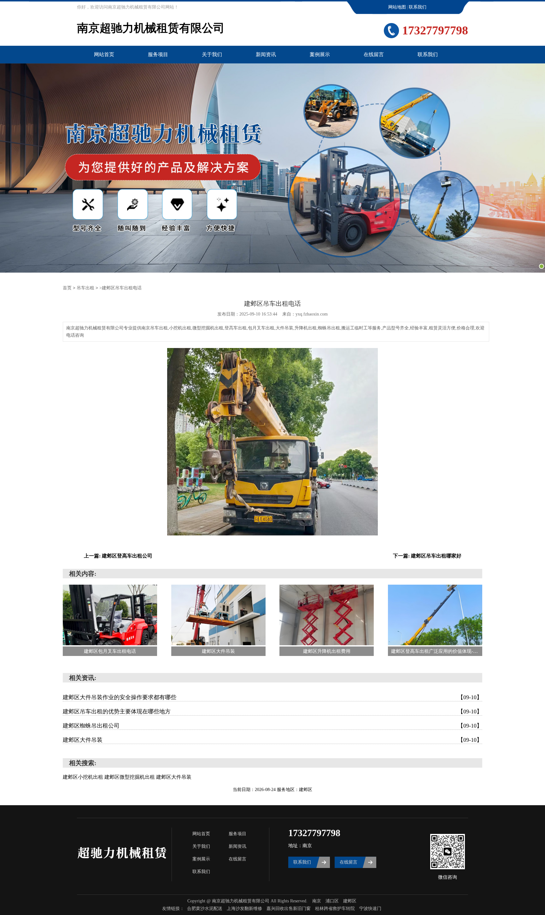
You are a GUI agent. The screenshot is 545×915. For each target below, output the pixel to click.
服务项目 (158, 54)
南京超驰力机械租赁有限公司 (151, 28)
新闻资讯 (266, 54)
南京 (316, 901)
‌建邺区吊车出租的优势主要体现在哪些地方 (272, 711)
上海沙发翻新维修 (245, 908)
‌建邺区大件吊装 (272, 740)
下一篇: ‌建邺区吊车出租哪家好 (427, 555)
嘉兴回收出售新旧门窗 (289, 908)
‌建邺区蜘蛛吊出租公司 (272, 726)
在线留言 (374, 54)
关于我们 (212, 54)
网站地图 (397, 7)
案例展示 (320, 54)
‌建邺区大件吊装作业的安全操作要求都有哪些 (272, 697)
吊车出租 (85, 288)
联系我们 (417, 7)
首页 (67, 288)
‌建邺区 (349, 901)
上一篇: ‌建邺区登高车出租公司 (118, 555)
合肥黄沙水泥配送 (205, 908)
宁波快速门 (370, 908)
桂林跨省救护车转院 (335, 908)
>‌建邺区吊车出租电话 (120, 288)
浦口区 (332, 901)
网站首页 (104, 54)
